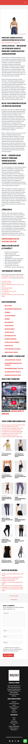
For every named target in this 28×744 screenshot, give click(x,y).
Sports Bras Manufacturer (14, 685)
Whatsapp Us (14, 729)
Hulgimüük (9, 322)
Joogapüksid (10, 316)
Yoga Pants (9, 326)
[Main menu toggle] (25, 2)
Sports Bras (9, 329)
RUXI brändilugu (14, 692)
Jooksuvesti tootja (13, 372)
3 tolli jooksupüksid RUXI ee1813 (10, 435)
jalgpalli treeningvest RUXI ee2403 (10, 579)
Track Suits (9, 332)
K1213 (3, 276)
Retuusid (8, 306)
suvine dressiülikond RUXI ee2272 (10, 426)
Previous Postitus (14, 596)
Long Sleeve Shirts (12, 342)
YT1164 (21, 276)
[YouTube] (18, 741)
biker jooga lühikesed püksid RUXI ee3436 (12, 585)
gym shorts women (6, 281)
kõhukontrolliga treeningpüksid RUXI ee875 (12, 428)
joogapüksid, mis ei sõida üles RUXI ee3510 (12, 587)
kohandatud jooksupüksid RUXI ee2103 (11, 430)
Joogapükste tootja (13, 360)
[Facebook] (9, 741)
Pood (14, 719)
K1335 (6, 276)
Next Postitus (14, 599)
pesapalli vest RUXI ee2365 (8, 580)
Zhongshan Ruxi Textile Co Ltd (10, 240)
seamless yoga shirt (6, 283)
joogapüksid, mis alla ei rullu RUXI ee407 (12, 433)
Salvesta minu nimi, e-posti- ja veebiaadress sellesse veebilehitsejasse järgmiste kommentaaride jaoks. (12, 649)
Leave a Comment (6, 42)
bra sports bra (5, 289)
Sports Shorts (10, 339)
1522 (9, 278)
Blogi (12, 42)
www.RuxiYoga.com (13, 375)
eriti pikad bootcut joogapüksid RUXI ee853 (12, 431)
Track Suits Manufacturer (14, 687)
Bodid (7, 319)
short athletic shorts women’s (9, 291)
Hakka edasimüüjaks (14, 694)
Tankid (7, 312)
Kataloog (14, 696)
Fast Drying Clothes (12, 349)
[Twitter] (12, 741)
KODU (14, 718)
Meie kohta (14, 721)
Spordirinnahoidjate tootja (13, 364)
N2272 (13, 276)
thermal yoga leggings (7, 288)
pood (23, 278)
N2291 (6, 278)
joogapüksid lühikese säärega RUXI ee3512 (12, 577)
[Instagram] (15, 741)
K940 (3, 278)
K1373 (10, 276)
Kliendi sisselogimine (14, 726)
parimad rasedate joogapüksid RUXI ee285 (12, 436)
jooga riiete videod (13, 412)
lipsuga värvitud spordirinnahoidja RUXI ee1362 (13, 425)
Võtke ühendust (14, 723)
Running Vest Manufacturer (14, 689)
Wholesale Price (11, 352)
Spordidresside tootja (14, 368)
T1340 (17, 276)
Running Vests (10, 336)
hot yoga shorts (5, 293)
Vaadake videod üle (14, 707)
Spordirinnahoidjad (13, 309)
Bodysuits (9, 346)
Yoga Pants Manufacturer (14, 690)
